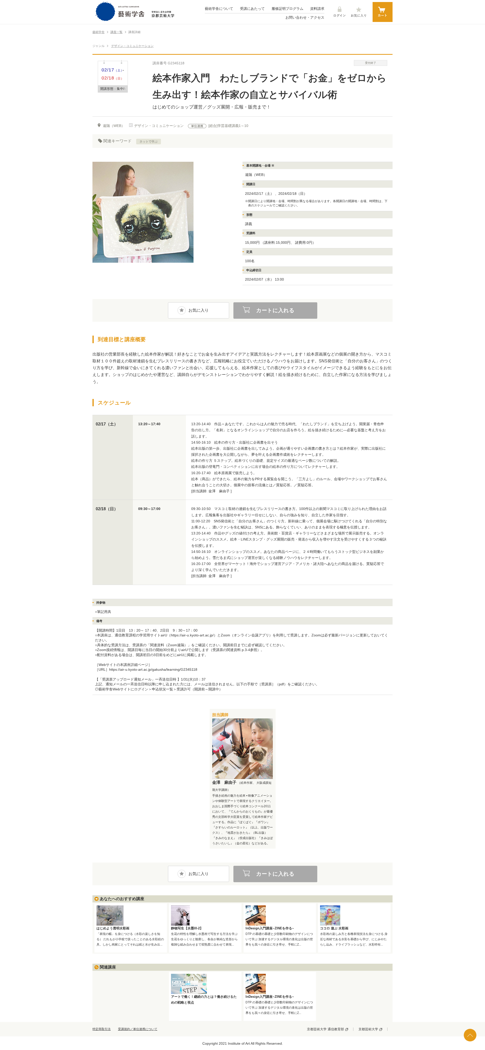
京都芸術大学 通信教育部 (325, 1029)
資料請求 (317, 9)
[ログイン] (339, 12)
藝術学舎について (219, 9)
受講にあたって (252, 9)
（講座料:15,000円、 (277, 242)
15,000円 (252, 242)
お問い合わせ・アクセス (304, 17)
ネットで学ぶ (148, 141)
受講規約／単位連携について (137, 1029)
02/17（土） (107, 424)
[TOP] (470, 1035)
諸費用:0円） (305, 242)
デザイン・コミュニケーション (132, 46)
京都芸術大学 (368, 1029)
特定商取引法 (101, 1029)
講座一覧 (116, 32)
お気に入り (198, 310)
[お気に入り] (358, 12)
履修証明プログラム (287, 9)
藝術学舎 (98, 32)
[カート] (383, 12)
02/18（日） (107, 509)
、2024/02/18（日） (291, 194)
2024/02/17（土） (259, 194)
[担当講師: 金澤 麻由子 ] (211, 491)
